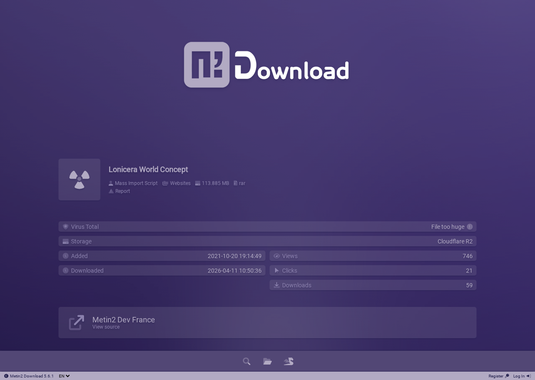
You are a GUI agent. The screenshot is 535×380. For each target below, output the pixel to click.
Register (496, 376)
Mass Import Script (136, 183)
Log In (519, 376)
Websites (180, 183)
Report (122, 191)
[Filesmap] (288, 361)
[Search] (246, 361)
